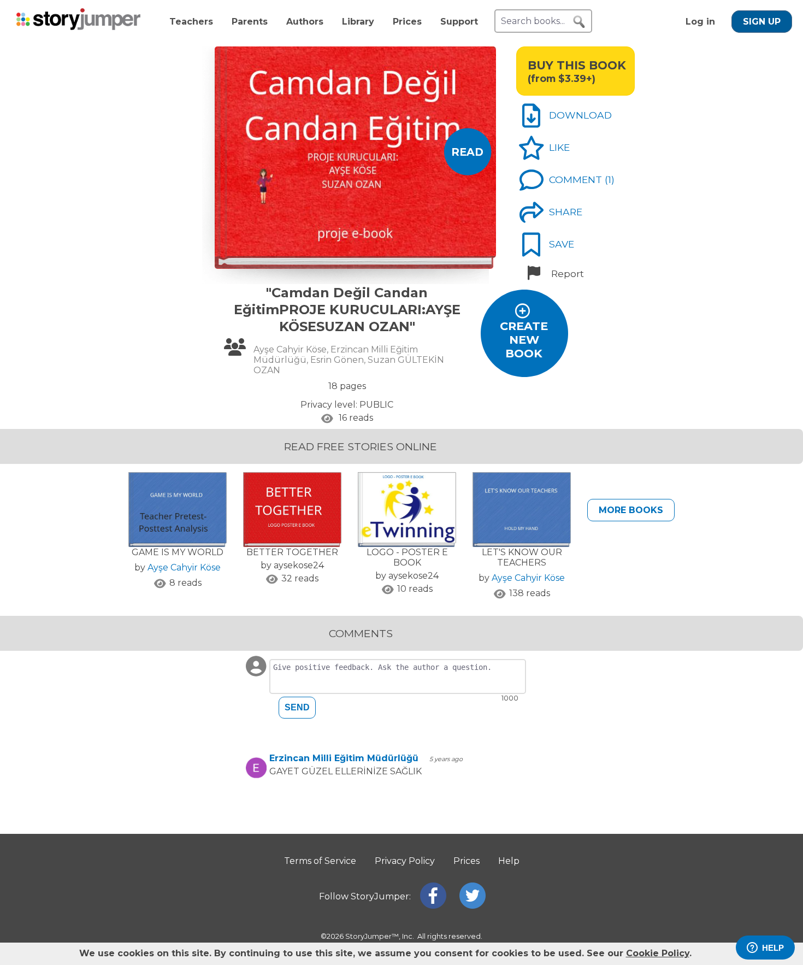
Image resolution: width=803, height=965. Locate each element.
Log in (700, 21)
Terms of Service (320, 861)
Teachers (191, 21)
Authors (304, 21)
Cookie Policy (657, 953)
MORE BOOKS (631, 510)
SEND (297, 707)
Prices (407, 21)
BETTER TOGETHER (292, 552)
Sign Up (762, 21)
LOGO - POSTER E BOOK (407, 557)
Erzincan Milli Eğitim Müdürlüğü (343, 758)
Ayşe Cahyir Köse (184, 567)
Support (459, 21)
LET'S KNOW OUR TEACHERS (522, 557)
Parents (250, 21)
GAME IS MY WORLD (177, 552)
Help (508, 861)
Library (358, 21)
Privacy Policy (405, 861)
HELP (773, 947)
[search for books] (579, 21)
